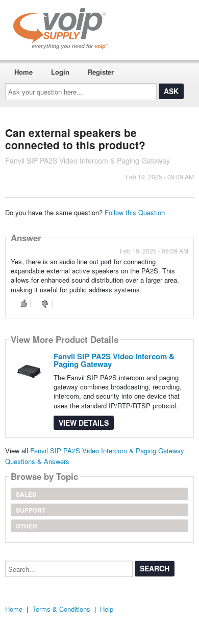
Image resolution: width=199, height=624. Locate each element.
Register (101, 72)
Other (26, 525)
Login (60, 72)
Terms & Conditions (61, 609)
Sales (26, 494)
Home (23, 72)
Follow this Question (135, 212)
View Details (84, 423)
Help (106, 609)
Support (30, 510)
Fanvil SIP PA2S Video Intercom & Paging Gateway (114, 360)
